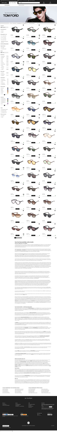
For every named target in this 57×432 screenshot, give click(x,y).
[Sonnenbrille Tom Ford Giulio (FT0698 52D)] (33, 188)
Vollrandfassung (35, 327)
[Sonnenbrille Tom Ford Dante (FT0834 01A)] (49, 215)
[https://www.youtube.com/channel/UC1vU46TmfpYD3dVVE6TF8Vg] (51, 415)
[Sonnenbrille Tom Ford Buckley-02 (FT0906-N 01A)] (17, 135)
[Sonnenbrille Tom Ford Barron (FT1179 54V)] (17, 148)
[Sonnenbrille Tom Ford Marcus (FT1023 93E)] (49, 135)
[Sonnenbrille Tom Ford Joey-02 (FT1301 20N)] (33, 148)
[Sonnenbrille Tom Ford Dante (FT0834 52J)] (17, 122)
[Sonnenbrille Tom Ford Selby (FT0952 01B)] (49, 188)
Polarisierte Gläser (4, 110)
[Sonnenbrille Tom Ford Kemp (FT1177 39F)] (17, 109)
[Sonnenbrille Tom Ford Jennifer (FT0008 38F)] (17, 215)
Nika (18, 350)
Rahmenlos (3, 74)
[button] (4, 3)
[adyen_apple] (10, 414)
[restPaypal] (8, 414)
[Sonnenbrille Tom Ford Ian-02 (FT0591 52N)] (49, 29)
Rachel (44, 331)
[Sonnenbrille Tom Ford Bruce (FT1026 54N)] (49, 162)
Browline (32, 354)
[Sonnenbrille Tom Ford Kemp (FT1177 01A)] (33, 175)
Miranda (17, 322)
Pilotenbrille (26, 327)
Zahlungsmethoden (18, 404)
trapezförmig (3, 84)
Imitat (24, 294)
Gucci (23, 254)
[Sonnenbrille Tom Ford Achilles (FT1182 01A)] (17, 201)
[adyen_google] (12, 414)
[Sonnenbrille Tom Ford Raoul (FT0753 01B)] (17, 95)
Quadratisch (3, 56)
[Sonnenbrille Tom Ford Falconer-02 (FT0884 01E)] (33, 69)
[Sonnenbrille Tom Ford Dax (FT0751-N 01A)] (17, 29)
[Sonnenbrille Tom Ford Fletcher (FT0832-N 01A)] (17, 82)
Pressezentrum (4, 404)
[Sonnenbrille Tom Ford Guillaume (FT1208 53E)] (33, 162)
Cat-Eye (3, 62)
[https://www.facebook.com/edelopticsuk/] (48, 415)
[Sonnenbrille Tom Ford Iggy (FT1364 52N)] (33, 29)
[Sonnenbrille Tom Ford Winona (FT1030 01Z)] (49, 228)
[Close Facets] (4, 23)
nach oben (52, 425)
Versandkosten (17, 405)
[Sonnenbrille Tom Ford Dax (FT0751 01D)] (49, 175)
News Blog (29, 405)
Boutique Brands (27, 375)
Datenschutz (5, 427)
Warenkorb (50, 3)
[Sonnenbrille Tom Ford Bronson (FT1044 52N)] (49, 109)
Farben (31, 360)
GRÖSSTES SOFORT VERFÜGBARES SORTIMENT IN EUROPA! (9, 0)
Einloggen (44, 3)
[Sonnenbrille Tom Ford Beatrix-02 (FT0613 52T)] (49, 42)
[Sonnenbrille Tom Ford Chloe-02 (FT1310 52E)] (17, 228)
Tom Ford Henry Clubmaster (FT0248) (21, 353)
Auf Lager (3, 47)
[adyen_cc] (3, 414)
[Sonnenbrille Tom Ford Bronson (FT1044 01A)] (33, 228)
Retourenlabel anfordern (31, 404)
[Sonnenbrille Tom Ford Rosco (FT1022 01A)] (17, 42)
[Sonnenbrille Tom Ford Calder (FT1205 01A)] (49, 56)
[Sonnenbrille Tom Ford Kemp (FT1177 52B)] (49, 201)
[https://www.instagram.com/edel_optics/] (50, 415)
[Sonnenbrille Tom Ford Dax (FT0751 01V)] (17, 69)
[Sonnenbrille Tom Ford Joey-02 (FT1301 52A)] (17, 188)
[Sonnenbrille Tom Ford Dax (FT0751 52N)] (33, 56)
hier (43, 363)
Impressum (9, 427)
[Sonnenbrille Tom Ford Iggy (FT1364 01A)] (17, 56)
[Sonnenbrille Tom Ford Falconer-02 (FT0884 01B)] (33, 135)
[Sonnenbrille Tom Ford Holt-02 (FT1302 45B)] (49, 82)
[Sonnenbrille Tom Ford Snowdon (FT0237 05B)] (49, 122)
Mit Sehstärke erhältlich (5, 109)
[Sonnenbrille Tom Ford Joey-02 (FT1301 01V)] (33, 109)
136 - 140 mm (4, 38)
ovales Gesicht (3, 80)
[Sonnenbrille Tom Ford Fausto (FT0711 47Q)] (33, 95)
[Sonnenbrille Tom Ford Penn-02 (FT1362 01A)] (17, 162)
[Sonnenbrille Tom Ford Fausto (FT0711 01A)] (49, 69)
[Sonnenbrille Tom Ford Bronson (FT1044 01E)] (33, 122)
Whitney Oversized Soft (33, 312)
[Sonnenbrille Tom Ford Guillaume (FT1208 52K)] (33, 215)
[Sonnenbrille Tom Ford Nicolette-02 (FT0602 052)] (33, 201)
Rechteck (3, 57)
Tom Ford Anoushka (23, 361)
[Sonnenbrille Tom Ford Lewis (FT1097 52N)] (49, 95)
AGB (3, 427)
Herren (2, 32)
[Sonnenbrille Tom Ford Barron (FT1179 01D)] (33, 82)
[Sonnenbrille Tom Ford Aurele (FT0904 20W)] (17, 175)
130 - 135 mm (4, 37)
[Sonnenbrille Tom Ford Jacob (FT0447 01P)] (33, 42)
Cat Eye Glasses (33, 350)
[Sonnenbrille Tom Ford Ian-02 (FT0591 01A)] (49, 148)
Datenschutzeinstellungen (6, 405)
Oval (2, 61)
